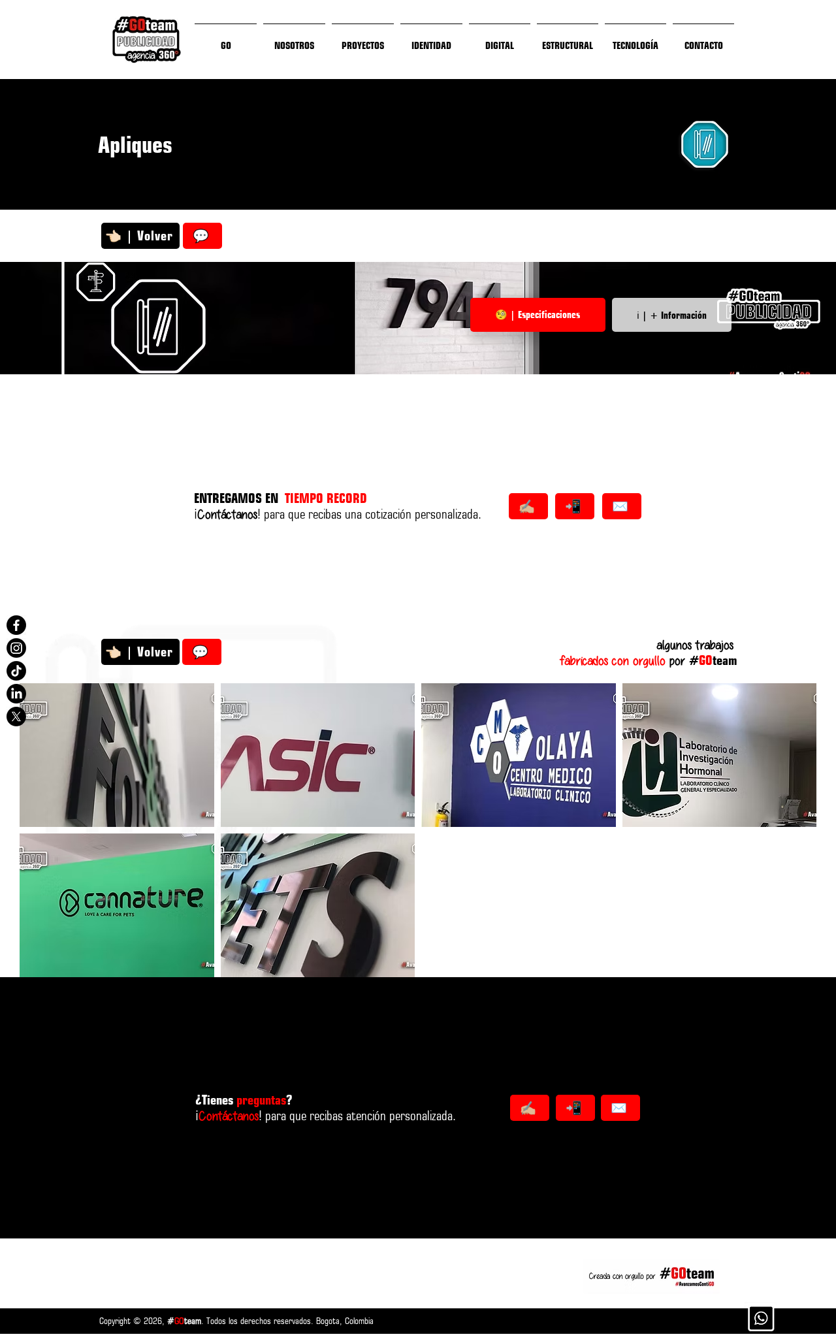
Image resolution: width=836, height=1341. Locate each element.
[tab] (537, 315)
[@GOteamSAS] (16, 625)
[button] (117, 755)
